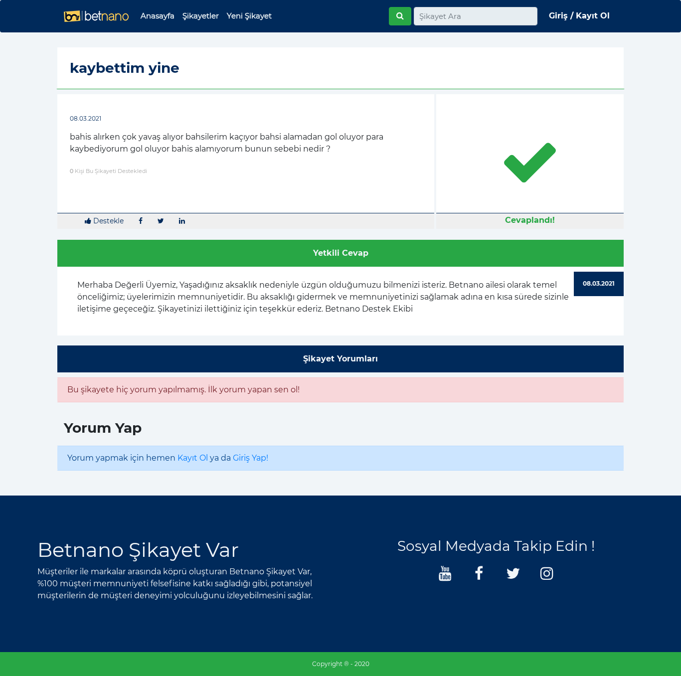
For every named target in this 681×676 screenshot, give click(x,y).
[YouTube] (445, 576)
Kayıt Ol (192, 458)
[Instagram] (547, 576)
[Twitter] (513, 576)
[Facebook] (479, 576)
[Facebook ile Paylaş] (140, 221)
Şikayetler (200, 15)
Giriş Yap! (250, 458)
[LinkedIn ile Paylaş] (181, 221)
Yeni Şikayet (249, 15)
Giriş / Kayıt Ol (579, 15)
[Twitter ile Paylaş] (160, 221)
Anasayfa (157, 15)
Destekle (107, 220)
